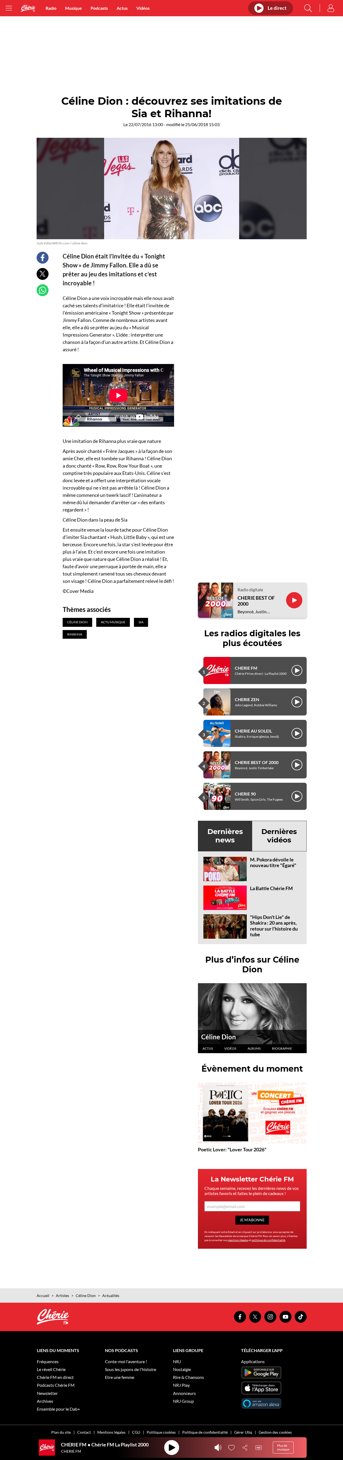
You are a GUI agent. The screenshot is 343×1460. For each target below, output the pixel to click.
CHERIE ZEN (247, 699)
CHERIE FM (246, 667)
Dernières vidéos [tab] (279, 835)
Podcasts (99, 8)
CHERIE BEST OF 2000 (256, 601)
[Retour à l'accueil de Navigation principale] (28, 8)
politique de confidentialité (268, 1240)
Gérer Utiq (243, 1432)
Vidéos (143, 8)
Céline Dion (218, 1037)
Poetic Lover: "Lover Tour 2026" (232, 1149)
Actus (122, 8)
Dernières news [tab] (225, 835)
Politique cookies (161, 1432)
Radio (51, 8)
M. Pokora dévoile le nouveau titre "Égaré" (273, 862)
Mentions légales (111, 1432)
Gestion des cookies (275, 1432)
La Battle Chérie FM (271, 888)
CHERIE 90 (245, 793)
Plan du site (61, 1432)
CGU (136, 1432)
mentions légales (238, 1240)
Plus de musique (283, 1447)
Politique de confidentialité (205, 1432)
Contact (84, 1432)
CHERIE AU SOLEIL (253, 730)
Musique (73, 8)
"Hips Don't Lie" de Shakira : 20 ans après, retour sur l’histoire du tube (274, 926)
